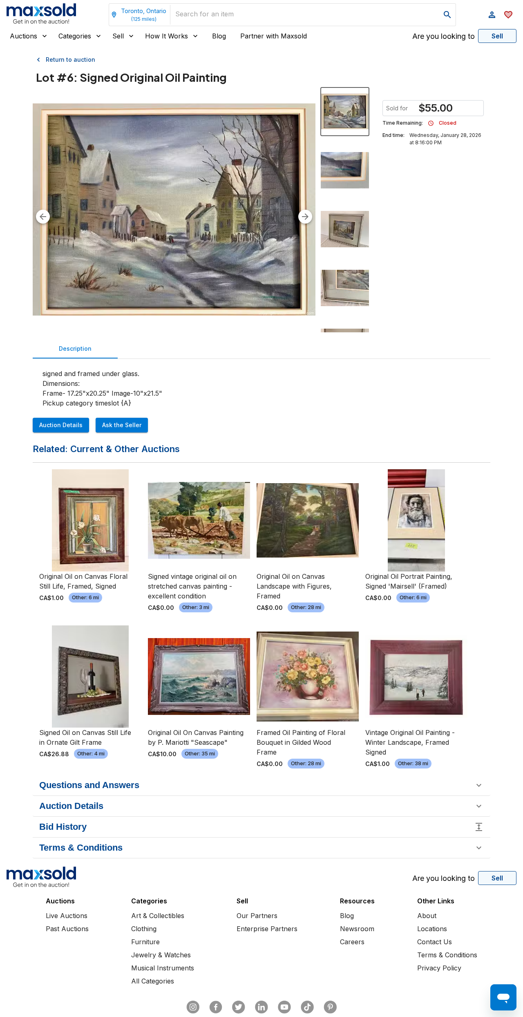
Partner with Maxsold (273, 36)
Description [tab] (75, 348)
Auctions (23, 36)
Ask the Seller (121, 424)
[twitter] (238, 1007)
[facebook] (216, 1007)
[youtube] (284, 1007)
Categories (74, 36)
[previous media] (43, 217)
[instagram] (193, 1007)
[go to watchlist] (508, 14)
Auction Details (61, 424)
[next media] (305, 217)
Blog (219, 36)
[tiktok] (307, 1007)
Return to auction (70, 59)
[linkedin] (261, 1007)
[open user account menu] (492, 14)
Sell (118, 36)
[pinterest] (330, 1007)
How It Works (166, 36)
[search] (447, 15)
